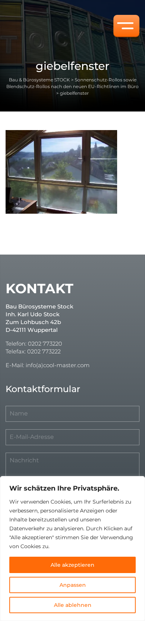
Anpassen (72, 585)
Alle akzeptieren (72, 565)
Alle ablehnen (72, 605)
